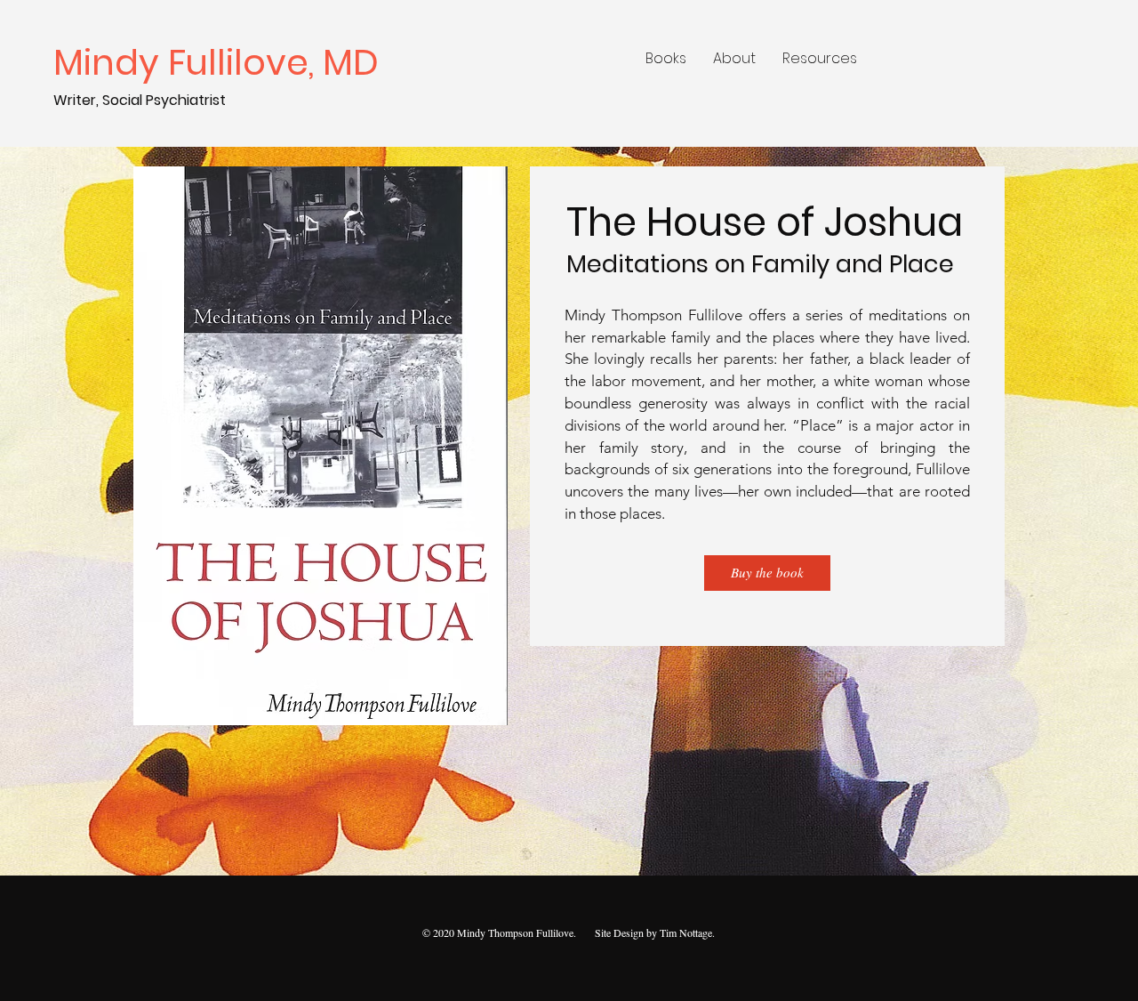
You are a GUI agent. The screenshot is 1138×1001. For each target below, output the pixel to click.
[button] (666, 58)
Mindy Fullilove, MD (220, 62)
